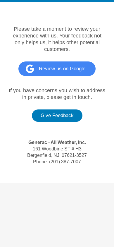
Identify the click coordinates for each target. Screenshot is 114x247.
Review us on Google (62, 68)
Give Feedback (57, 115)
